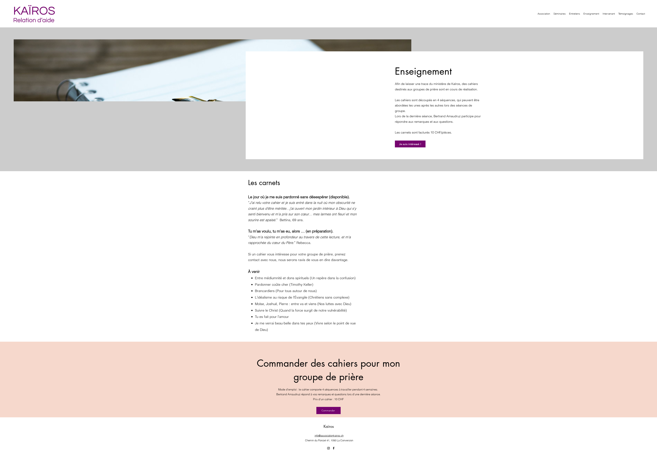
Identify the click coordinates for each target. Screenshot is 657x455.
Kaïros (329, 426)
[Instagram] (328, 448)
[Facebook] (333, 448)
